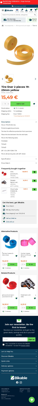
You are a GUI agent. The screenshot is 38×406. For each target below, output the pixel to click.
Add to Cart (20, 104)
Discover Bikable (7, 356)
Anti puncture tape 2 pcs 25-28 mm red (8, 295)
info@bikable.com (5, 391)
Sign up (31, 339)
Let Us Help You (7, 351)
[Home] (3, 25)
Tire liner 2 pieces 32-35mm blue (8, 254)
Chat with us (10, 221)
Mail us (14, 218)
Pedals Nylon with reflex (26, 295)
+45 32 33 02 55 (4, 390)
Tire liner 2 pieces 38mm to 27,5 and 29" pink (26, 255)
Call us (8, 218)
